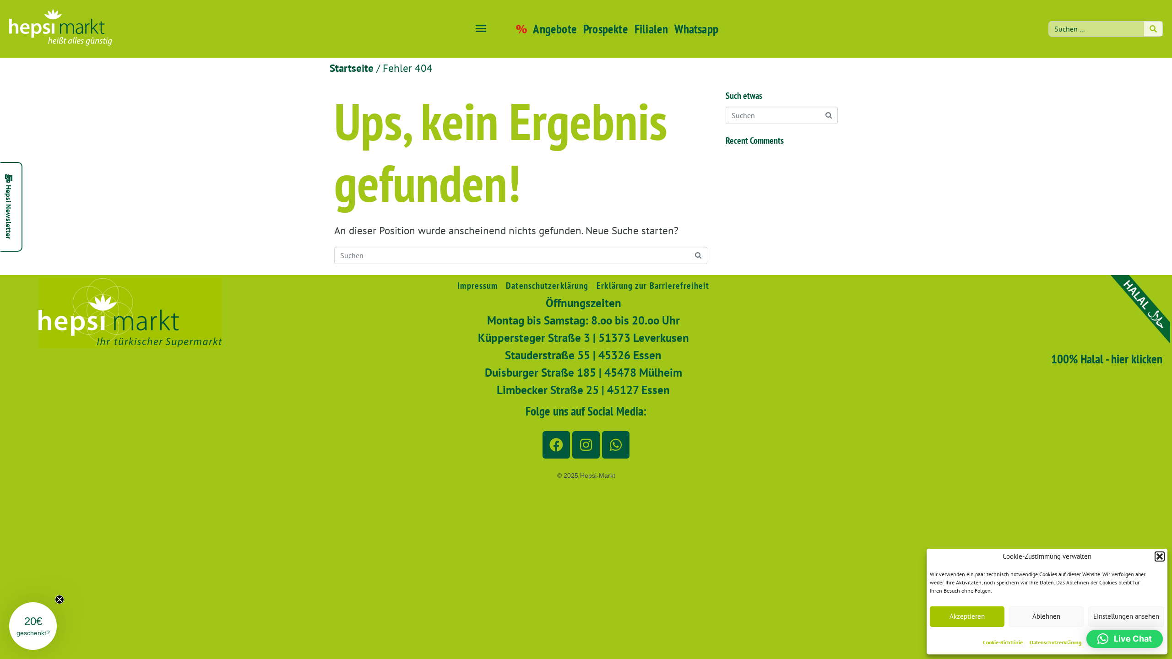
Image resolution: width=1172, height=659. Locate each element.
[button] (1159, 556)
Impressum (477, 286)
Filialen (651, 29)
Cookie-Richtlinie (1003, 642)
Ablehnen (1046, 616)
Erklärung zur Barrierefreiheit (653, 286)
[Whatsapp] (615, 445)
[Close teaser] (59, 599)
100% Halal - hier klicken (1106, 359)
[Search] (1153, 29)
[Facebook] (556, 445)
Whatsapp (696, 29)
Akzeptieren (967, 616)
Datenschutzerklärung (1055, 642)
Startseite (352, 68)
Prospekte (605, 29)
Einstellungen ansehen (1126, 616)
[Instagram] (586, 445)
